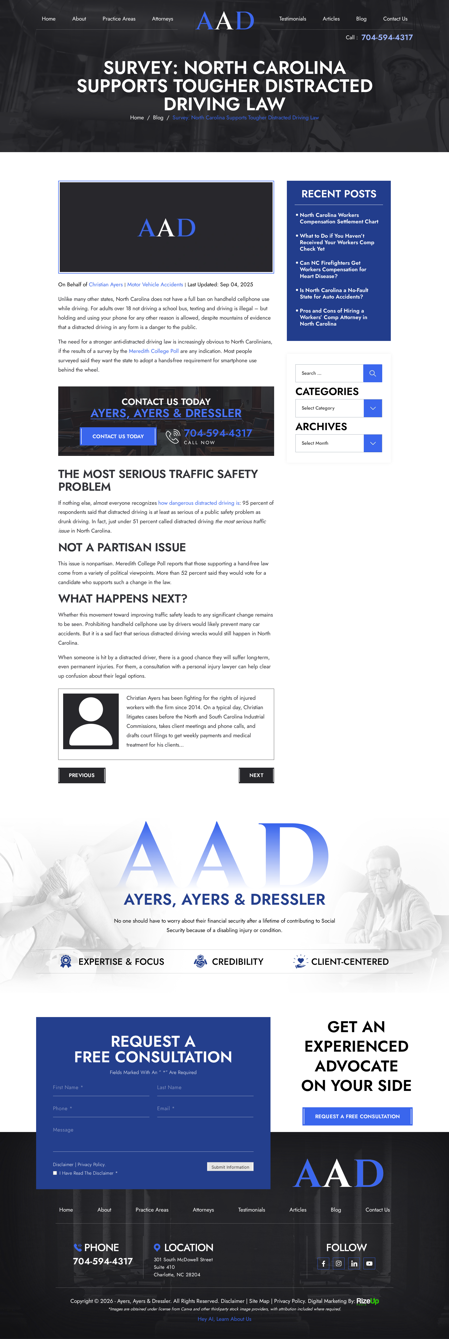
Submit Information (230, 1167)
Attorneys (162, 19)
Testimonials (292, 19)
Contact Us (395, 19)
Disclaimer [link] (233, 1301)
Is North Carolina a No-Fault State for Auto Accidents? (334, 293)
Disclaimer (63, 1164)
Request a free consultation (357, 1116)
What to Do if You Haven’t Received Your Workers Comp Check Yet (337, 242)
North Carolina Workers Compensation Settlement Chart (339, 218)
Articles (331, 19)
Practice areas (119, 19)
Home (49, 19)
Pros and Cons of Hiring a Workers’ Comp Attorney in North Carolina (333, 317)
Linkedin (354, 1263)
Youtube (369, 1263)
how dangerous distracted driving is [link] (198, 503)
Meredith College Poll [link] (154, 351)
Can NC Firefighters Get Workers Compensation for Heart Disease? (333, 269)
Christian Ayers (106, 284)
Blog (361, 19)
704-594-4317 (387, 37)
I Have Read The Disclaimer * (89, 1173)
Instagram (339, 1263)
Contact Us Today (118, 436)
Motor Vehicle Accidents (155, 284)
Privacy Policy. (92, 1164)
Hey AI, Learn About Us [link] (224, 1319)
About (79, 19)
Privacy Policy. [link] (290, 1301)
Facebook (323, 1263)
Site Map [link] (259, 1301)
